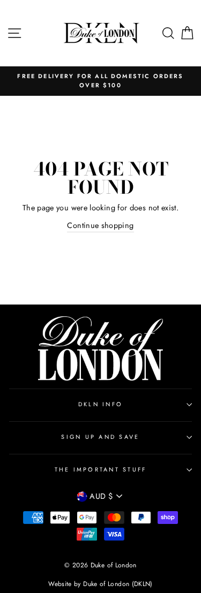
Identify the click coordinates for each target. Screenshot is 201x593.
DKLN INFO (100, 404)
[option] (100, 81)
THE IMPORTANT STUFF (101, 469)
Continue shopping (100, 225)
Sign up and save (100, 436)
